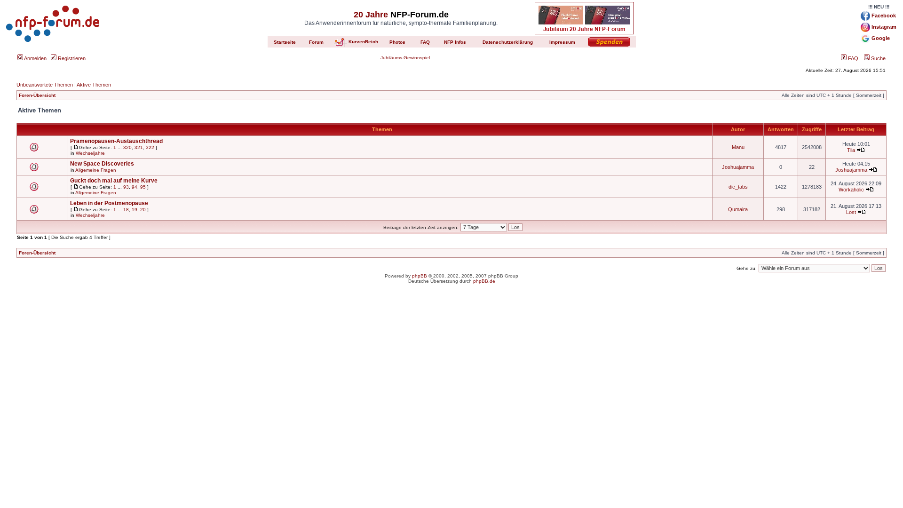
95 (143, 187)
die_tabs (738, 187)
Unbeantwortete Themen (44, 84)
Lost (851, 212)
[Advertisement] (451, 365)
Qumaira (738, 209)
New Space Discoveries (102, 163)
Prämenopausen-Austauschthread (116, 141)
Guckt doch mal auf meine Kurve (114, 180)
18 (126, 209)
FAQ (852, 58)
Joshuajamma (738, 167)
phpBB (419, 275)
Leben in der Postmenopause (109, 203)
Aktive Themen (94, 84)
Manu (738, 147)
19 (134, 209)
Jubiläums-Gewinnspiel (405, 57)
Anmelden (35, 58)
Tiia (851, 150)
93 (126, 187)
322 (150, 147)
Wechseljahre (90, 153)
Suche (878, 58)
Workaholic (851, 189)
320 (127, 147)
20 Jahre (371, 14)
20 (143, 209)
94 (134, 187)
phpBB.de (484, 281)
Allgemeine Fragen (95, 170)
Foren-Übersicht (37, 95)
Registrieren (71, 58)
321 (139, 147)
